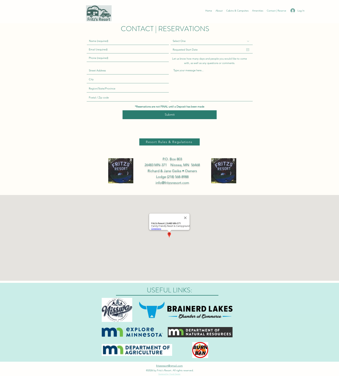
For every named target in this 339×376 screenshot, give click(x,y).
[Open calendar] (247, 49)
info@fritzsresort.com (172, 182)
